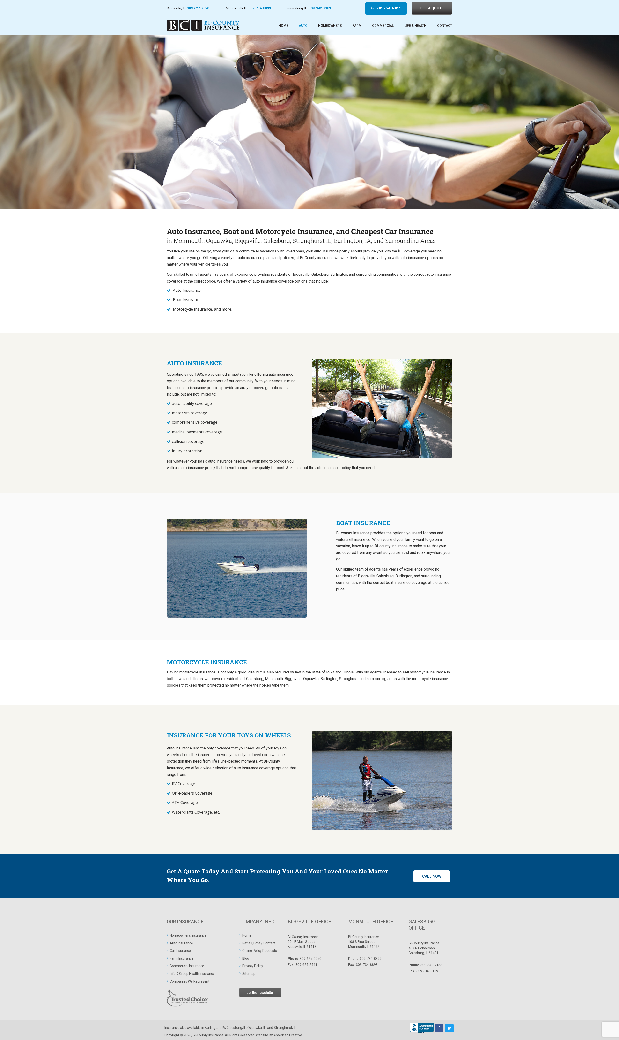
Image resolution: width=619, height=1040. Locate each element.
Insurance (171, 1028)
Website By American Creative (279, 1035)
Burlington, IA (215, 1028)
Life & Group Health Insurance (192, 974)
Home (246, 935)
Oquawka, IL (256, 1028)
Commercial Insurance (187, 966)
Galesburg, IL (236, 1028)
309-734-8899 (260, 8)
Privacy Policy (252, 966)
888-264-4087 (388, 8)
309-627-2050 (198, 8)
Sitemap (248, 974)
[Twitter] (449, 1028)
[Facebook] (439, 1028)
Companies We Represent (189, 981)
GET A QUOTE (432, 8)
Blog (245, 958)
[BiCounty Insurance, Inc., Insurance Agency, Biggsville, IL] (422, 1028)
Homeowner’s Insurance (188, 935)
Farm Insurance (181, 958)
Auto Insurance (181, 943)
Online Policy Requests (259, 951)
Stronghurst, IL (285, 1028)
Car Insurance (180, 951)
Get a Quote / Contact (258, 943)
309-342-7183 (320, 8)
